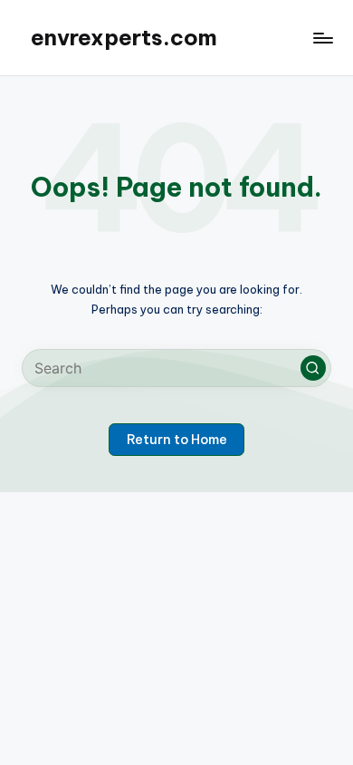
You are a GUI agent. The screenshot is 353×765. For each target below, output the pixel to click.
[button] (313, 368)
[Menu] (322, 38)
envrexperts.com (124, 37)
